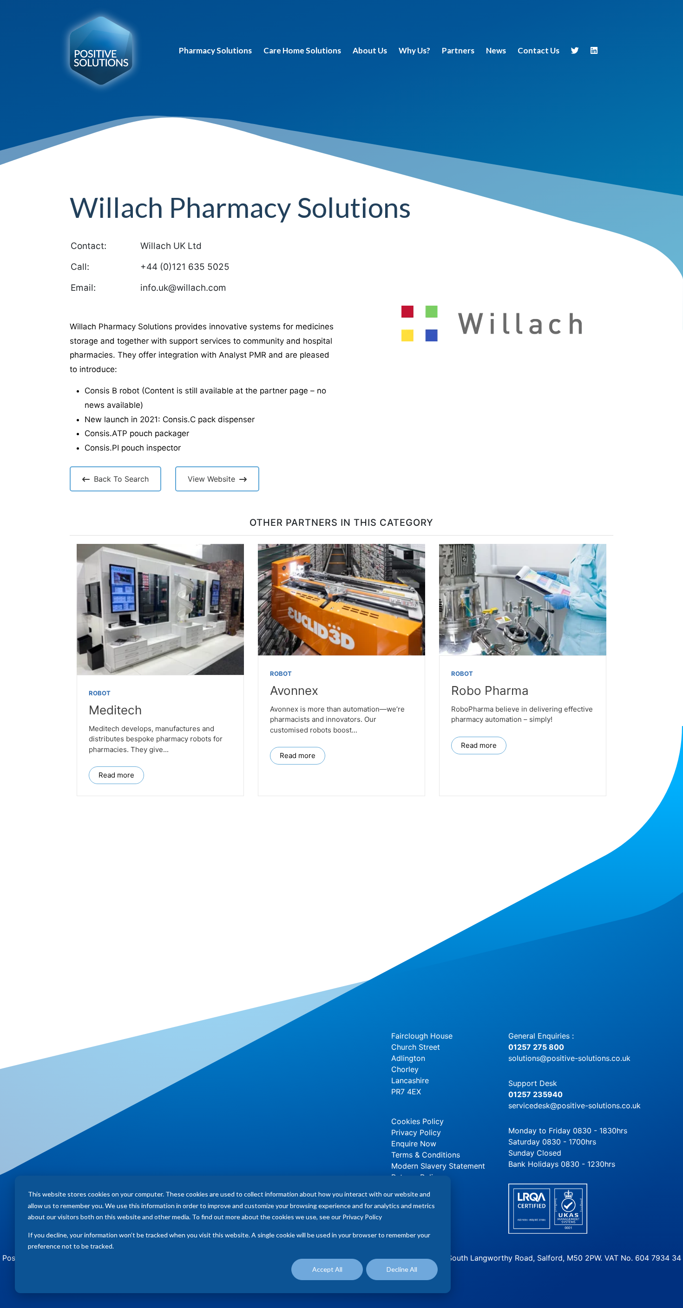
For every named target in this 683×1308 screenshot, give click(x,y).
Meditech (115, 710)
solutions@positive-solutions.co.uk (569, 1058)
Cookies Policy (417, 1121)
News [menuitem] (496, 50)
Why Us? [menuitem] (414, 50)
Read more (116, 775)
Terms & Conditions (425, 1154)
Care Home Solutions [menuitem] (302, 50)
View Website (211, 479)
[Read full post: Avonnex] (341, 599)
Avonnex (294, 690)
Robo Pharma (490, 690)
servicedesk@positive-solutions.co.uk (574, 1105)
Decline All (402, 1269)
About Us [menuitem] (370, 50)
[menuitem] (575, 52)
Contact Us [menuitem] (538, 50)
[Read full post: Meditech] (160, 609)
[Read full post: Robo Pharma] (522, 599)
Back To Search (121, 479)
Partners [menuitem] (458, 50)
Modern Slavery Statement (438, 1166)
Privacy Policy (416, 1132)
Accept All (327, 1269)
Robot (100, 693)
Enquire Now (413, 1143)
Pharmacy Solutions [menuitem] (215, 50)
